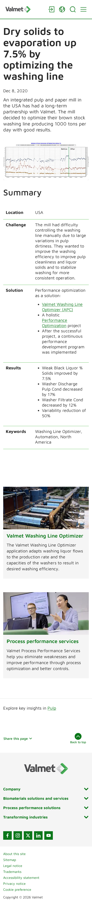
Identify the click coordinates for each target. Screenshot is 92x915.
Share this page (15, 738)
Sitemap (9, 860)
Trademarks (12, 872)
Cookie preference (17, 889)
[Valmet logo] (24, 9)
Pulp (51, 708)
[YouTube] (48, 835)
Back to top (78, 742)
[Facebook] (7, 835)
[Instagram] (17, 835)
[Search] (72, 9)
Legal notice (12, 866)
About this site (14, 854)
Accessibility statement (21, 877)
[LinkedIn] (38, 835)
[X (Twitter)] (28, 835)
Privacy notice (14, 883)
